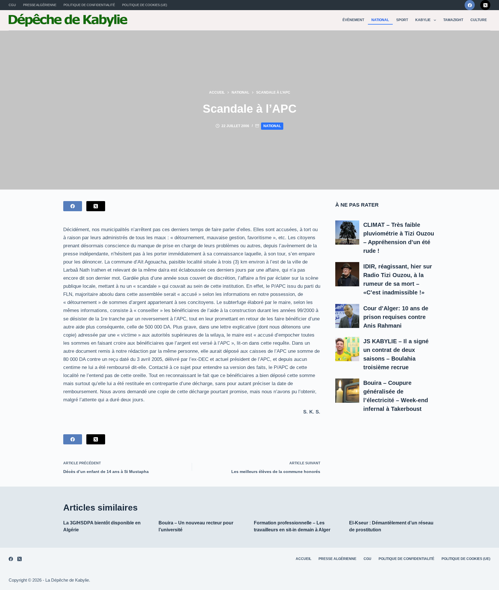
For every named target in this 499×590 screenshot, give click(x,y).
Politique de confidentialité (89, 5)
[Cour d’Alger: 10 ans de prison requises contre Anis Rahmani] (347, 316)
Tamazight (453, 20)
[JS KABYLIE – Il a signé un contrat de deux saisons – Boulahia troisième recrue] (347, 349)
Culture (478, 20)
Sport (402, 20)
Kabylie (423, 20)
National (380, 20)
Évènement (353, 20)
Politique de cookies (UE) (144, 5)
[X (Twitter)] (485, 5)
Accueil (303, 559)
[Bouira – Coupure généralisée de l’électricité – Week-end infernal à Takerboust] (347, 391)
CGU (12, 5)
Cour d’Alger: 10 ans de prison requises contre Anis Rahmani (395, 317)
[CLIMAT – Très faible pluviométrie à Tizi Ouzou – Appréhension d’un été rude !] (347, 232)
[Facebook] (470, 5)
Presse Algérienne (39, 5)
